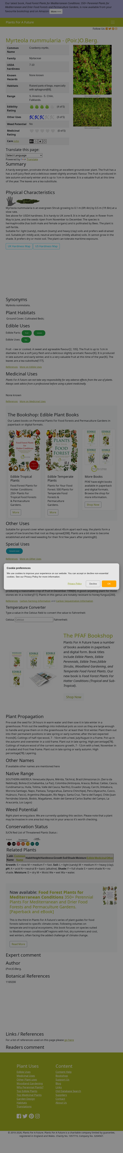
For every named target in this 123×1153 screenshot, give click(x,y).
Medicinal (100, 858)
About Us (61, 1102)
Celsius (10, 619)
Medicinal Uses (26, 1075)
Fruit (27, 333)
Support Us (62, 1079)
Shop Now (93, 504)
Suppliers (61, 1095)
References (12, 366)
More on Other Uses (30, 558)
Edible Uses (24, 1072)
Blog (58, 1083)
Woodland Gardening (30, 1083)
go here (69, 1040)
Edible (90, 858)
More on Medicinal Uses (33, 401)
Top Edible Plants (27, 1091)
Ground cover (14, 551)
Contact (60, 1099)
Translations (24, 1106)
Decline (93, 583)
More (15, 512)
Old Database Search (68, 1091)
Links (59, 1087)
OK (109, 583)
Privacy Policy (75, 583)
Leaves (39, 333)
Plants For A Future (20, 22)
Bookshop (62, 1075)
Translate (32, 159)
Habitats (22, 1102)
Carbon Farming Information (35, 600)
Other (110, 858)
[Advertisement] (61, 274)
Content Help (64, 1072)
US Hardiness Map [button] (46, 246)
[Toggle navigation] (112, 22)
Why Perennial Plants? (30, 1087)
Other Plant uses (27, 1079)
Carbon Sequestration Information (74, 600)
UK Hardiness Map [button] (19, 246)
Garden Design (26, 1099)
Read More (18, 944)
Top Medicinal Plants (29, 1095)
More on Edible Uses (31, 366)
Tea (26, 340)
